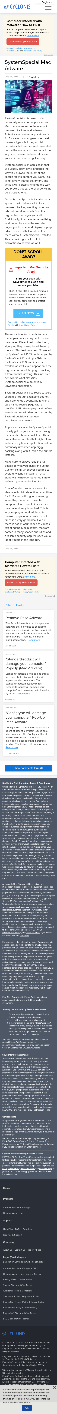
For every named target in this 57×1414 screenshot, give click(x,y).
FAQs (4, 878)
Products (8, 1198)
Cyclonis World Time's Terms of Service (22, 1274)
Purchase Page (45, 1168)
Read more (34, 640)
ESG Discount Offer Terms (16, 1318)
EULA (17, 51)
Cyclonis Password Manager (17, 1207)
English (32, 77)
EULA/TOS (38, 930)
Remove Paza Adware (24, 618)
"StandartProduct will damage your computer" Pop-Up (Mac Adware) (26, 664)
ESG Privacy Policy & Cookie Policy (20, 1307)
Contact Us (20, 1250)
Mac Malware (11, 654)
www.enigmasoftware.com (26, 1014)
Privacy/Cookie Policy (33, 51)
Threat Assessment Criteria (41, 1144)
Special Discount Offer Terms (17, 1285)
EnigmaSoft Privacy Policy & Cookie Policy (23, 1302)
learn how (24, 935)
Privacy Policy (14, 1168)
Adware (9, 613)
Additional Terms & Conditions (17, 1290)
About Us (7, 1250)
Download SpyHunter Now (23, 41)
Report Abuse (34, 1250)
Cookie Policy (25, 1279)
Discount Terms (33, 932)
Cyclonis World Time (13, 1213)
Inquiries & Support (12, 1235)
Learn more (33, 35)
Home (6, 1188)
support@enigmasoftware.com (15, 1045)
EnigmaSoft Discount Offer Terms (19, 1313)
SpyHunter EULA (11, 1296)
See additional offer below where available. (27, 322)
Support (7, 1220)
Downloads (28, 1229)
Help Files (8, 1229)
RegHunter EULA (30, 1296)
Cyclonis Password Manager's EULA (20, 1268)
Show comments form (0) (29, 768)
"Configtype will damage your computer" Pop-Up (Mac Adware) (26, 717)
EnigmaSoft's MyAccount (21, 1048)
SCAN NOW (25, 313)
